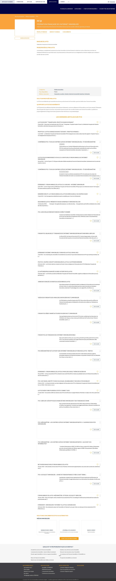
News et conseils (55, 31)
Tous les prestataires (19, 16)
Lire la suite (96, 152)
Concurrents (67, 31)
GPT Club (29, 1)
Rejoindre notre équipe (29, 571)
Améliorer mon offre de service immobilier (69, 549)
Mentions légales (43, 579)
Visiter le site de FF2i (24, 38)
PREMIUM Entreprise (46, 569)
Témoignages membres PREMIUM (31, 575)
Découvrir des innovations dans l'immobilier (70, 552)
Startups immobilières (90, 8)
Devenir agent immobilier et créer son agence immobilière (44, 554)
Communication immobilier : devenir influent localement (43, 552)
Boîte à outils (53, 1)
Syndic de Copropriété (74, 94)
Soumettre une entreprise (107, 8)
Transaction (57, 94)
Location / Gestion (64, 94)
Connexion (112, 1)
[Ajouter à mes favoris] (98, 122)
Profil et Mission (42, 31)
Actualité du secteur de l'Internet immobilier (41, 549)
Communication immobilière (48, 571)
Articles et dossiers (7, 1)
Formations (20, 1)
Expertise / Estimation (85, 94)
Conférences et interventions (48, 573)
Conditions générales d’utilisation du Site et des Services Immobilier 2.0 (63, 579)
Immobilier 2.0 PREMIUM (47, 567)
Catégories (77, 8)
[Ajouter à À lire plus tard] (100, 122)
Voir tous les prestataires (69, 538)
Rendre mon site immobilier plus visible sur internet (42, 560)
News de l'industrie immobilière (38, 557)
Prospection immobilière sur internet (68, 557)
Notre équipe (27, 569)
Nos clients (26, 573)
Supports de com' (40, 1)
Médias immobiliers (30, 16)
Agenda (63, 1)
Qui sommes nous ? (28, 567)
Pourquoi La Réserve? (66, 8)
